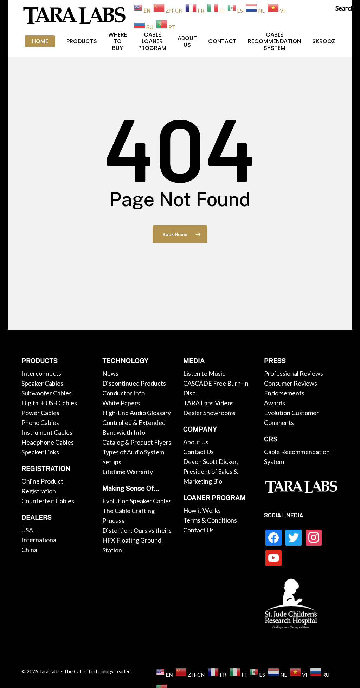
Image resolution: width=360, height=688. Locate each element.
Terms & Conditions (210, 520)
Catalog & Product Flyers (136, 442)
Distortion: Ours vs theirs (137, 530)
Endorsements (284, 393)
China (29, 549)
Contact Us (198, 452)
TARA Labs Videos (208, 403)
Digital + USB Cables (49, 403)
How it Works (202, 510)
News (110, 373)
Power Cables (40, 413)
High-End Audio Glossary (136, 413)
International (39, 540)
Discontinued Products (134, 383)
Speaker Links (40, 452)
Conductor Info (123, 393)
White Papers (121, 403)
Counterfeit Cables (47, 501)
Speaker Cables (42, 383)
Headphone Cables (47, 442)
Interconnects (41, 373)
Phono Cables (40, 422)
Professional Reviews (293, 373)
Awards (274, 403)
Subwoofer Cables (46, 393)
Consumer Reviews (290, 383)
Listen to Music (204, 373)
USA (27, 530)
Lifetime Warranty (127, 472)
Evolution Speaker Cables (137, 501)
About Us (195, 442)
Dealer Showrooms (209, 413)
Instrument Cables (46, 432)
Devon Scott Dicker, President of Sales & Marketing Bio (210, 471)
